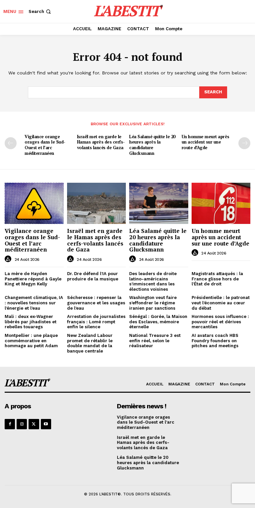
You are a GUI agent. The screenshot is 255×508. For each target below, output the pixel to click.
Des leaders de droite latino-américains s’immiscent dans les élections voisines (153, 281)
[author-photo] (9, 259)
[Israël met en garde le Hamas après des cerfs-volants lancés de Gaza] (96, 203)
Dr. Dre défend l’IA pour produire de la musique (92, 276)
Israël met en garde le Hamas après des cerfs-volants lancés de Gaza (101, 142)
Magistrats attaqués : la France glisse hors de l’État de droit (217, 278)
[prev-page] (11, 143)
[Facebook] (10, 424)
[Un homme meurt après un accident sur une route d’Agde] (221, 203)
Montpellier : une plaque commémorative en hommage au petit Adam (31, 340)
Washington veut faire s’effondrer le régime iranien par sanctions (153, 302)
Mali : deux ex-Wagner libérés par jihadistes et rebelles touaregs (30, 321)
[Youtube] (46, 424)
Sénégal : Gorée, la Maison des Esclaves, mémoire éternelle (158, 321)
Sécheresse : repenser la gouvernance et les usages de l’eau (96, 302)
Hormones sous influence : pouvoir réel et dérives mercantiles (220, 321)
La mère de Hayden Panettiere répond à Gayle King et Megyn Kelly (33, 278)
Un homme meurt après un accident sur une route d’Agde (205, 142)
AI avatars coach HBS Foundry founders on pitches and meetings (215, 340)
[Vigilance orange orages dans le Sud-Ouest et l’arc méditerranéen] (34, 203)
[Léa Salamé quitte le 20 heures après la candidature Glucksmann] (158, 203)
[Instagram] (22, 424)
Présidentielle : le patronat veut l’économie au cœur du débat (221, 302)
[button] (40, 11)
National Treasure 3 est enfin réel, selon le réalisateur (155, 340)
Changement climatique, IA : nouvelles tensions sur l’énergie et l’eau (34, 302)
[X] (34, 424)
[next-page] (244, 143)
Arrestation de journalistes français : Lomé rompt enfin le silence (96, 321)
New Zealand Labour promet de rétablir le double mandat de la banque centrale (90, 343)
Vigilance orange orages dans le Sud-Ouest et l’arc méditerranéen (45, 145)
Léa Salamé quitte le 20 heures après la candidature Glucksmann (152, 145)
